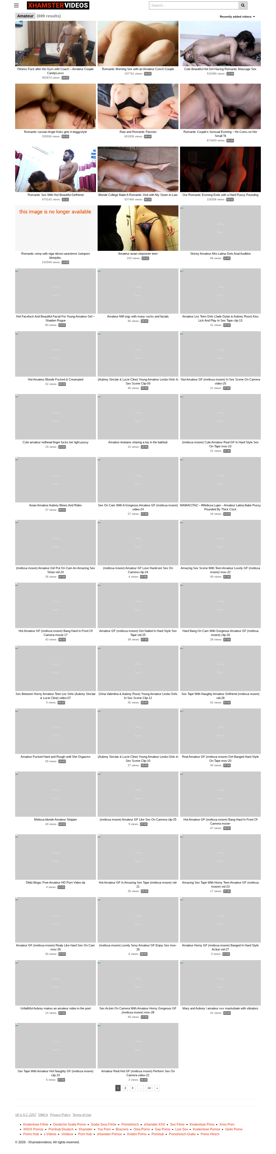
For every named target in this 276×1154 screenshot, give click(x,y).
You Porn (104, 1129)
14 (149, 1088)
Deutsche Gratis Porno (69, 1124)
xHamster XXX (154, 1124)
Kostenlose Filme (35, 1124)
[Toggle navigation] (18, 5)
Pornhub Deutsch (61, 1129)
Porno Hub (31, 1134)
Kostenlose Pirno (202, 1124)
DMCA (43, 1115)
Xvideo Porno (136, 1134)
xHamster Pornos (109, 1134)
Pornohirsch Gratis (182, 1134)
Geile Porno (233, 1129)
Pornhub (158, 1134)
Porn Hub (85, 1134)
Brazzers (122, 1129)
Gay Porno (162, 1129)
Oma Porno (142, 1129)
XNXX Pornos (33, 1129)
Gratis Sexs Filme (103, 1124)
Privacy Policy (60, 1115)
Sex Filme (177, 1124)
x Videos (50, 1134)
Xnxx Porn (226, 1124)
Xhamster (85, 1129)
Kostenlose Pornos (206, 1129)
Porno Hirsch (210, 1134)
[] (243, 5)
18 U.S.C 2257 (25, 1115)
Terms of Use (82, 1115)
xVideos (67, 1134)
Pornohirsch (130, 1124)
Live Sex (181, 1129)
